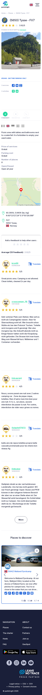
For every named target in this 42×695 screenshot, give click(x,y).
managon (23, 30)
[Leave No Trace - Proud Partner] (29, 673)
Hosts (5, 639)
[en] (31, 4)
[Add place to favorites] (37, 550)
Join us (25, 639)
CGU (24, 684)
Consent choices (30, 687)
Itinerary (5, 118)
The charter (8, 633)
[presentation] (5, 50)
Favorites (16, 118)
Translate (36, 264)
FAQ (5, 644)
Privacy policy (14, 687)
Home (3, 13)
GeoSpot (26, 644)
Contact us (27, 627)
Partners (26, 633)
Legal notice (14, 684)
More (21, 520)
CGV (31, 684)
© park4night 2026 (10, 691)
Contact (26, 118)
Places (10, 13)
